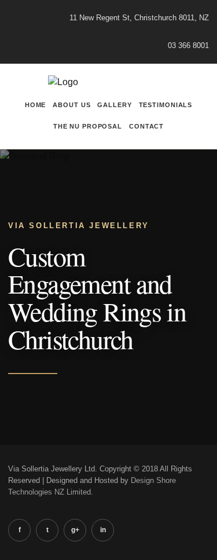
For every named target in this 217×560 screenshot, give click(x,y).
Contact (146, 126)
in (103, 530)
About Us (71, 104)
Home (35, 104)
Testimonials (166, 104)
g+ (75, 530)
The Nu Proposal (87, 126)
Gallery (114, 104)
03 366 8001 (188, 45)
